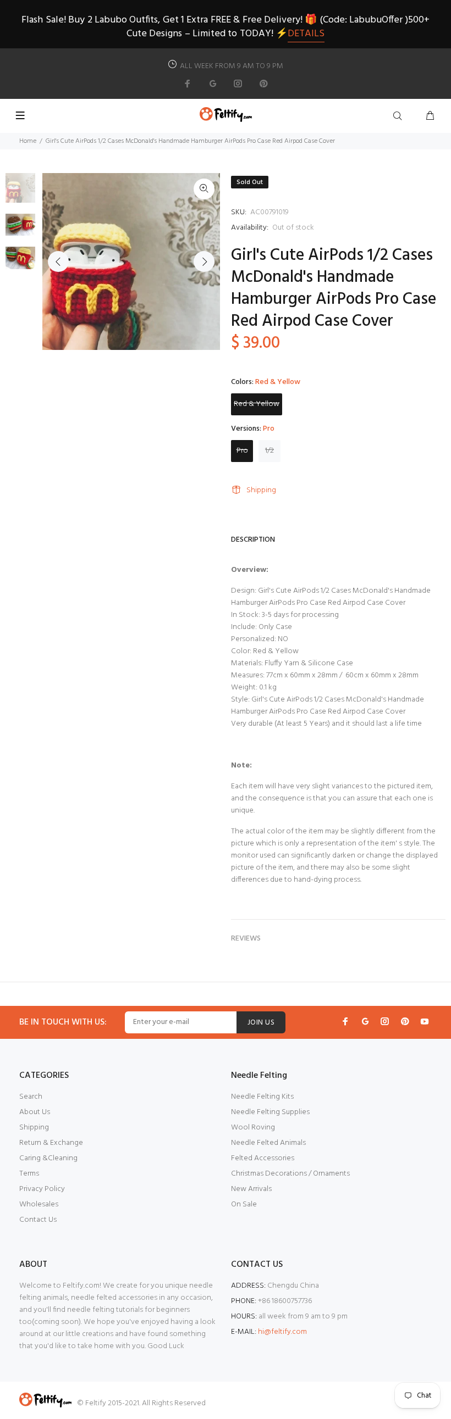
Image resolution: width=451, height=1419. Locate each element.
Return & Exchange (51, 1143)
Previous (58, 261)
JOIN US (261, 1022)
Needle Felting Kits (262, 1096)
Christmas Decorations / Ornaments (290, 1173)
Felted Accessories (262, 1158)
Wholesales (38, 1204)
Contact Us (38, 1220)
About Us (34, 1112)
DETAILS (306, 34)
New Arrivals (251, 1189)
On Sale (244, 1204)
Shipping (261, 490)
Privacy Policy (42, 1189)
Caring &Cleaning (48, 1158)
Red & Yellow (256, 404)
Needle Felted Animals (268, 1143)
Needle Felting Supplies (270, 1112)
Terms (29, 1173)
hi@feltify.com (282, 1332)
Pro (242, 450)
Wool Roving (253, 1127)
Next (204, 261)
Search (30, 1096)
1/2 (269, 450)
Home (27, 141)
